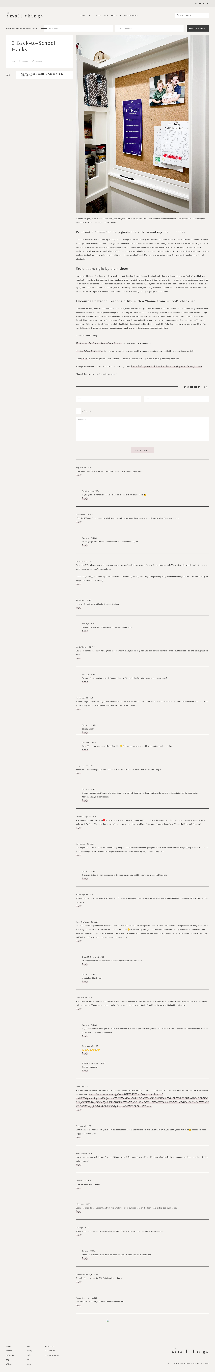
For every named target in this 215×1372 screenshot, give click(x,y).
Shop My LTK (116, 15)
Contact (9, 1351)
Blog (29, 1346)
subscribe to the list (197, 28)
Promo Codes (50, 1346)
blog (14, 61)
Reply (78, 475)
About (83, 15)
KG (201, 1364)
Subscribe (10, 1355)
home (29, 1364)
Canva (84, 358)
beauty (98, 15)
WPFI (207, 1364)
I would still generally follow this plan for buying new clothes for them (166, 366)
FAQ (7, 1360)
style (91, 15)
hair (106, 15)
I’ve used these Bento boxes (89, 351)
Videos (9, 1364)
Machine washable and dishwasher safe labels (99, 343)
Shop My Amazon (131, 15)
